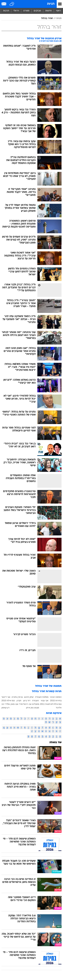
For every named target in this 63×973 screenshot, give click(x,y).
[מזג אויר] (12, 4)
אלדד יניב (5, 704)
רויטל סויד (23, 704)
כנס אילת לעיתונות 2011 (51, 704)
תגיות (51, 3)
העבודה (35, 700)
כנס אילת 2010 (8, 700)
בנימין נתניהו (17, 697)
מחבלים (35, 704)
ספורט (26, 11)
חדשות (48, 11)
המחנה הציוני (56, 697)
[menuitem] (48, 11)
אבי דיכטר (5, 697)
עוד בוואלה (55, 742)
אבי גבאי (44, 700)
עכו (30, 704)
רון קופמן (5, 707)
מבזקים (37, 11)
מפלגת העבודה (41, 697)
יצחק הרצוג (29, 697)
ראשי (58, 11)
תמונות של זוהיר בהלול (48, 686)
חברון (19, 700)
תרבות (6, 11)
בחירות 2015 (56, 700)
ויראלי (16, 11)
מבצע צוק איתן (32, 707)
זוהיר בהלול (47, 18)
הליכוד (59, 707)
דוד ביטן (26, 700)
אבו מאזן (14, 704)
